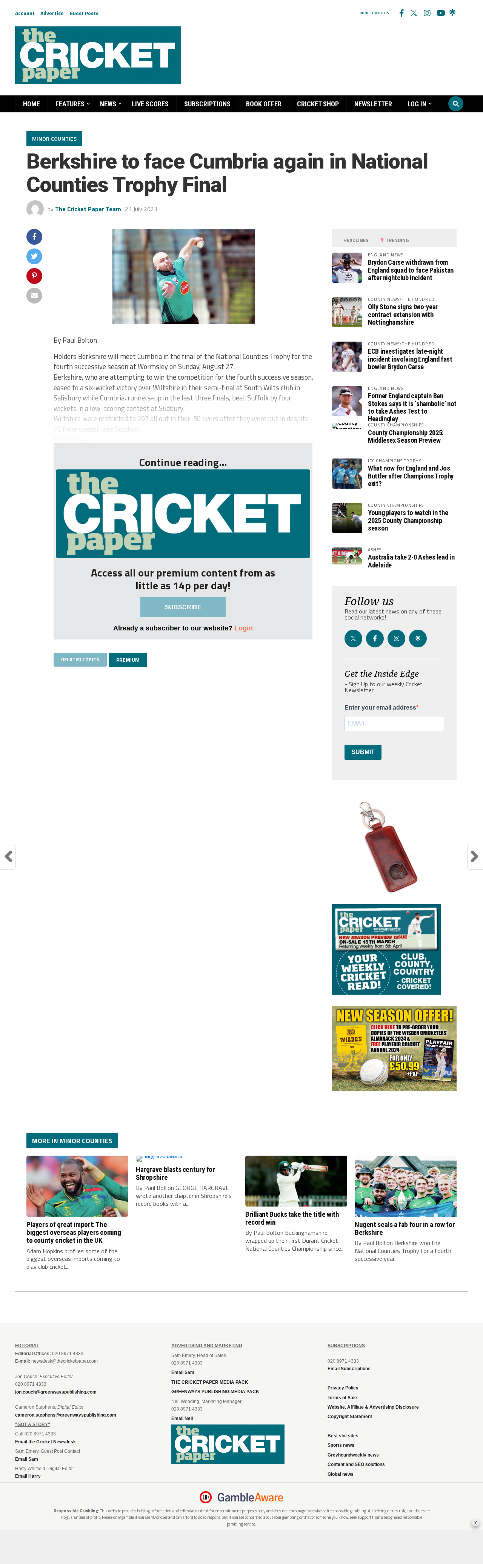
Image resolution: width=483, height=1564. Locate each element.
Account (25, 13)
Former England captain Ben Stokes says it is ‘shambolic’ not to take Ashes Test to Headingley (412, 407)
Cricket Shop (318, 104)
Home (31, 104)
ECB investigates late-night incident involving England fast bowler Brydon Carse (410, 358)
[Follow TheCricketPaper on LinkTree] (452, 13)
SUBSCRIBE (183, 607)
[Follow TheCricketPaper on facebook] (401, 13)
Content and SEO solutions (356, 1464)
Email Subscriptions (349, 1368)
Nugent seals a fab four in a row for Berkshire (405, 1228)
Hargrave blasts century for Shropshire (175, 1173)
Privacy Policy (343, 1388)
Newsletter (373, 104)
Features (70, 104)
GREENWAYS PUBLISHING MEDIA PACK (215, 1391)
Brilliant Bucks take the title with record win (292, 1218)
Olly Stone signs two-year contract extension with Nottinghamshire (403, 314)
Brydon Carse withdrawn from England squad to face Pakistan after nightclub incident (411, 269)
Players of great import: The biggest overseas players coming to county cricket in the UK (73, 1232)
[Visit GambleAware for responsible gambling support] (250, 1497)
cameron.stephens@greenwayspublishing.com (65, 1415)
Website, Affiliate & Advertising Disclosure (373, 1407)
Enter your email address (380, 708)
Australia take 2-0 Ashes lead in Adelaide (411, 561)
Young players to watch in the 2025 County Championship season (408, 520)
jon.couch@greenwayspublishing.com (56, 1392)
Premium (128, 660)
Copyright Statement (350, 1416)
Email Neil (182, 1418)
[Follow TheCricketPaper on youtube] (439, 13)
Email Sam (182, 1372)
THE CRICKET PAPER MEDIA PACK (209, 1382)
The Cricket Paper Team (88, 208)
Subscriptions (207, 104)
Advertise (52, 13)
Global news (341, 1474)
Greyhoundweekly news (353, 1455)
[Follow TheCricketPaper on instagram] (427, 13)
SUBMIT (363, 752)
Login (243, 628)
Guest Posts (83, 13)
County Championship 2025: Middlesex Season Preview (405, 436)
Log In (417, 104)
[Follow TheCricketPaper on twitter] (414, 13)
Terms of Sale (342, 1397)
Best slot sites (343, 1435)
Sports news (341, 1445)
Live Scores (150, 104)
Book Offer (263, 104)
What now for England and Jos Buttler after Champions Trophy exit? (411, 475)
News (108, 104)
